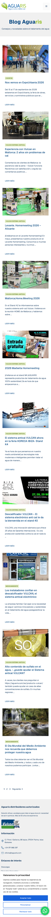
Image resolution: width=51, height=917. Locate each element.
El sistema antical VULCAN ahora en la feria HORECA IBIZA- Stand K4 (24, 441)
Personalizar (25, 905)
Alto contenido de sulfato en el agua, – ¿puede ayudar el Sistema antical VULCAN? (24, 670)
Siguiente (17, 789)
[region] (25, 894)
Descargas (5, 867)
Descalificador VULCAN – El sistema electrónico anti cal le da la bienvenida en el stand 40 (24, 517)
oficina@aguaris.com (13, 853)
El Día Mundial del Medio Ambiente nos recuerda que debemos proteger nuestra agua (25, 749)
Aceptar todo (25, 898)
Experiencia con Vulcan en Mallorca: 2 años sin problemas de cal (25, 152)
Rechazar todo (25, 911)
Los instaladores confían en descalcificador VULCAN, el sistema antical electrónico (21, 593)
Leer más (9, 105)
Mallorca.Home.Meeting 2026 (22, 298)
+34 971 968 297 (11, 847)
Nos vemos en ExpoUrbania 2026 (24, 82)
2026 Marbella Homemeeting (22, 368)
